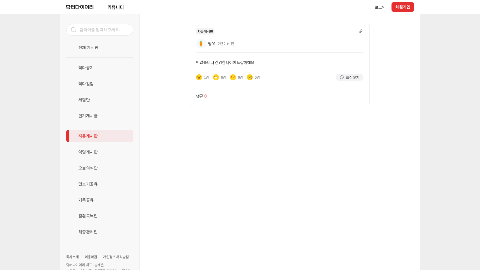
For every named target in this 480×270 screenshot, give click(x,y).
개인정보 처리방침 (116, 256)
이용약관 (91, 256)
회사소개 (72, 256)
